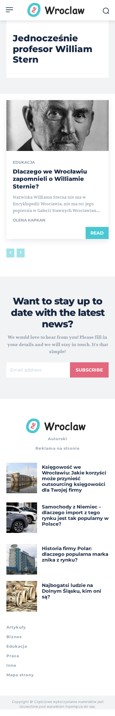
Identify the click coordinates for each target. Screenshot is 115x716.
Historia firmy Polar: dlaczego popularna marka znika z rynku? (75, 554)
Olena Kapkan (29, 220)
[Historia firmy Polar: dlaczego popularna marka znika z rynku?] (21, 559)
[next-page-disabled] (21, 253)
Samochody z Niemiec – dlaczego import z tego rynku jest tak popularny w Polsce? (75, 515)
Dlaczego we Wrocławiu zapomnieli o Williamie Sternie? (50, 179)
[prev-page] (10, 253)
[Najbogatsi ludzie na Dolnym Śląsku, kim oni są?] (21, 596)
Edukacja (24, 162)
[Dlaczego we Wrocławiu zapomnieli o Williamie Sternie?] (57, 125)
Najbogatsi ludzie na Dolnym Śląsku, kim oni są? (71, 591)
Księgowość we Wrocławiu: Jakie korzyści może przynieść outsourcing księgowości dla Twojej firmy (74, 478)
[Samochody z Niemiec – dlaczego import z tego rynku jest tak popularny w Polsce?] (21, 517)
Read (97, 233)
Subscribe (89, 370)
